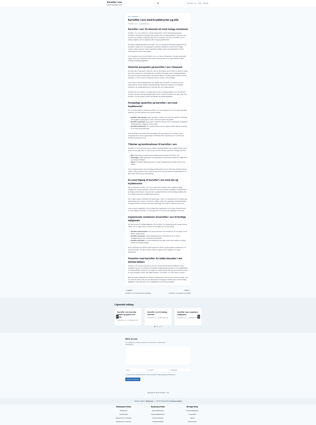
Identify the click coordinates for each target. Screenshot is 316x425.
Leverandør (192, 414)
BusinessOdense (158, 418)
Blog (199, 3)
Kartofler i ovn (192, 3)
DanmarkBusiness (158, 410)
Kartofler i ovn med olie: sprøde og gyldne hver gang (126, 314)
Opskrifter (135, 16)
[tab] (154, 326)
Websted (174, 370)
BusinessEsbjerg (158, 421)
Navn (128, 370)
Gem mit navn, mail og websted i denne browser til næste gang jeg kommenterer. (151, 374)
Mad (129, 16)
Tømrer (192, 418)
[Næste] (198, 317)
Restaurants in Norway (123, 421)
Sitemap (205, 3)
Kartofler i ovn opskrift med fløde (180, 292)
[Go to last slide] (117, 317)
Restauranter (123, 414)
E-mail (151, 370)
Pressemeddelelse (192, 410)
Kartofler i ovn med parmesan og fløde (138, 292)
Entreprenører (192, 421)
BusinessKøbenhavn (158, 414)
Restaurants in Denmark (124, 418)
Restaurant (123, 410)
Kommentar (129, 344)
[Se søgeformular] (158, 3)
